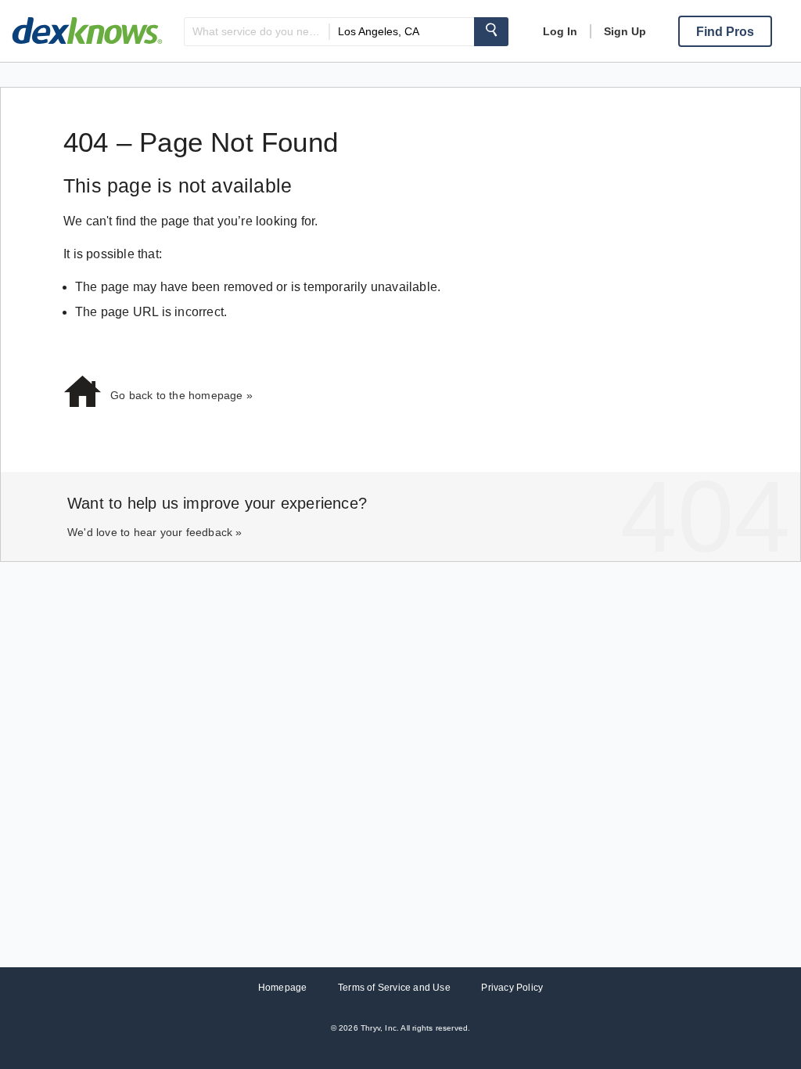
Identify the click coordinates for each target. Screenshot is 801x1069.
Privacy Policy (512, 987)
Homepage (282, 987)
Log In (560, 31)
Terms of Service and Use (394, 987)
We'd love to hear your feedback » (154, 532)
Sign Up (625, 31)
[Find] (491, 31)
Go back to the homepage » (181, 395)
